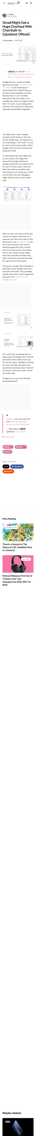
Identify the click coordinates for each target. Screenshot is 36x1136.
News (7, 1122)
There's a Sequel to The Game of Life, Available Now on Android (17, 547)
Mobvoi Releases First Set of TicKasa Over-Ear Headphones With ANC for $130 (17, 580)
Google (22, 447)
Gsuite (8, 452)
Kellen (11, 14)
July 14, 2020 (20, 431)
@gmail (9, 419)
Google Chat (22, 242)
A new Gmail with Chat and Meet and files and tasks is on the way (20, 74)
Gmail (8, 447)
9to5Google (9, 437)
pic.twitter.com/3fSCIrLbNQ (17, 424)
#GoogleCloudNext (19, 421)
